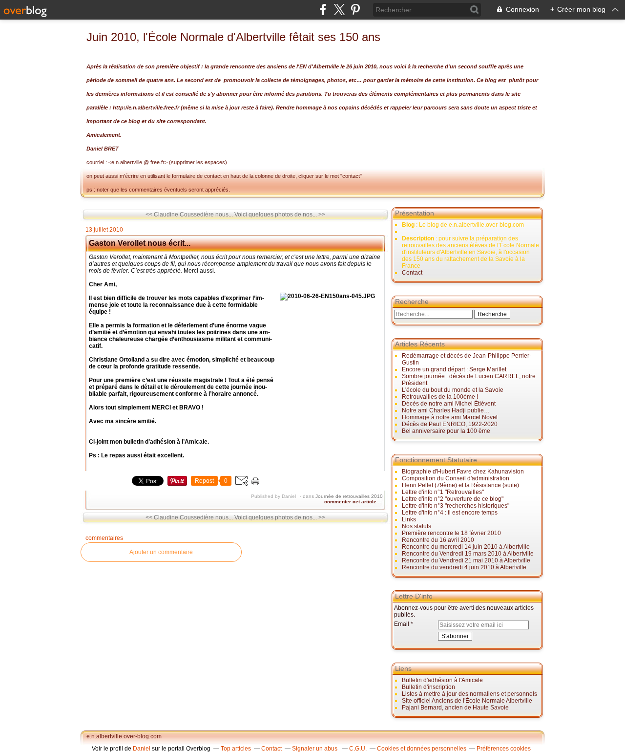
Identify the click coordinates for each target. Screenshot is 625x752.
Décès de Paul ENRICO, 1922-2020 (450, 424)
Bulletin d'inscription (428, 687)
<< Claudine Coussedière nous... (189, 214)
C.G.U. (358, 748)
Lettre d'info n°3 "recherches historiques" (455, 505)
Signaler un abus (315, 748)
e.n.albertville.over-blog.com (124, 736)
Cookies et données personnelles (421, 748)
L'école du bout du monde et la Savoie (452, 390)
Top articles (236, 748)
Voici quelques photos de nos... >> (279, 214)
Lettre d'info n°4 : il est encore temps (450, 512)
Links (409, 519)
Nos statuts (416, 526)
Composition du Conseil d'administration (455, 478)
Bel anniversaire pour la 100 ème (446, 431)
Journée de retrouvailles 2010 (349, 496)
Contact (412, 272)
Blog (408, 224)
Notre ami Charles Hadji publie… (446, 410)
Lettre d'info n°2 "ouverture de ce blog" (452, 498)
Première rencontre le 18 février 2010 (451, 533)
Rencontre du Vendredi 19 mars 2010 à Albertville (468, 553)
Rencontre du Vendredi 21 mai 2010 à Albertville (466, 560)
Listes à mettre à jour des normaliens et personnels (469, 693)
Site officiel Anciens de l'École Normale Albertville (467, 700)
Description (419, 238)
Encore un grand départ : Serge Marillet (454, 369)
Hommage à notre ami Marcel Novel (450, 417)
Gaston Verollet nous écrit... (139, 243)
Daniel (141, 748)
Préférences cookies (504, 748)
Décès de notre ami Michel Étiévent (449, 403)
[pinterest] (355, 9)
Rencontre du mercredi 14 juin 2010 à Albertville (466, 546)
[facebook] (323, 9)
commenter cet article (351, 501)
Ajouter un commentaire (161, 552)
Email (401, 624)
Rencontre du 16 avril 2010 (438, 540)
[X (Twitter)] (339, 9)
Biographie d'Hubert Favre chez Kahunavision (463, 471)
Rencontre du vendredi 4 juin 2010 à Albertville (464, 567)
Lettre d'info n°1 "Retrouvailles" (443, 492)
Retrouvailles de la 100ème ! (440, 396)
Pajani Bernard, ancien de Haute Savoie (455, 707)
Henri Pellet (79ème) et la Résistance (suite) (460, 485)
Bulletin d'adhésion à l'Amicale (442, 680)
